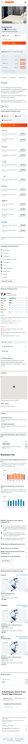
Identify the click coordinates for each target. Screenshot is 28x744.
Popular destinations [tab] (20, 698)
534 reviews (13, 29)
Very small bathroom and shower (10, 335)
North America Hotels (19, 738)
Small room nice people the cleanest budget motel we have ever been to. (14, 318)
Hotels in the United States (8, 739)
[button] (2, 2)
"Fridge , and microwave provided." (11, 321)
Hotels (11, 738)
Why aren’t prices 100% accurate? (10, 731)
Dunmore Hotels (10, 740)
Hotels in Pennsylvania (19, 739)
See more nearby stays (22, 574)
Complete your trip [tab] (7, 698)
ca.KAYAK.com (6, 738)
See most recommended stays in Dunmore (21, 637)
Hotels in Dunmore (8, 707)
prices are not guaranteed (7, 721)
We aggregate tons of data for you (10, 728)
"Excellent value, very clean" (9, 323)
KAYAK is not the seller (7, 725)
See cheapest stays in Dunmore (22, 606)
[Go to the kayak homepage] (9, 2)
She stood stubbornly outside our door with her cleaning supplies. (13, 333)
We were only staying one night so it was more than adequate (12, 329)
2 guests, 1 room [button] (7, 39)
